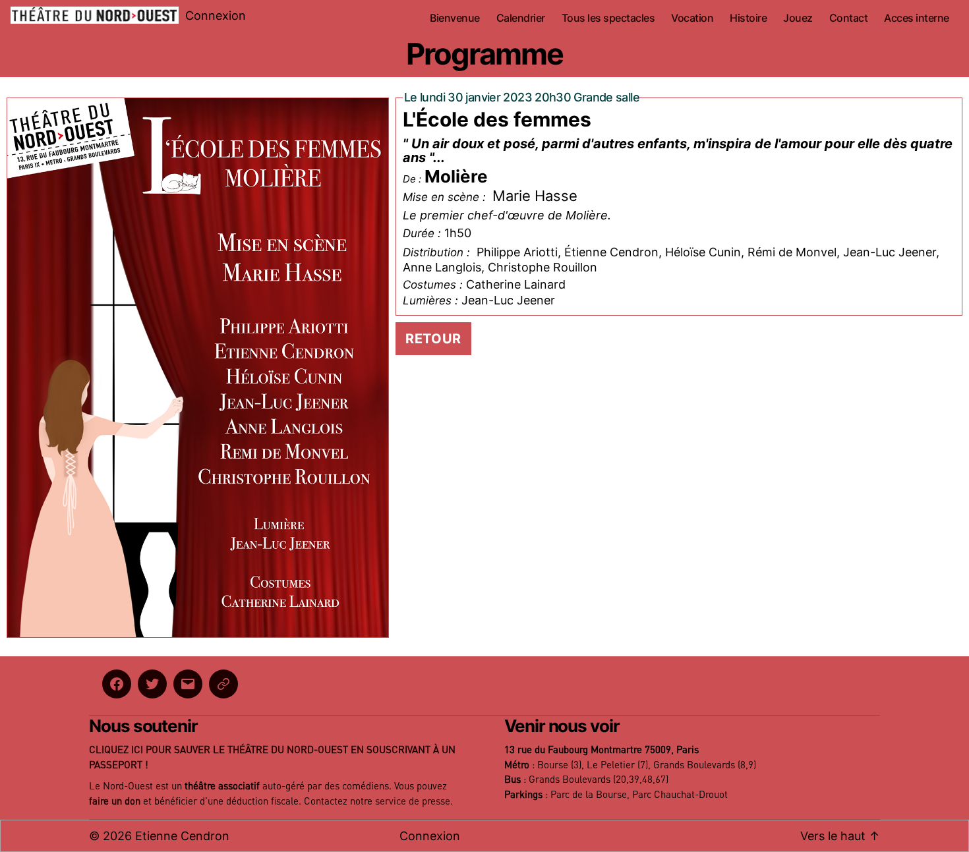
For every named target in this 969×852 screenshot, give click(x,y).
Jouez (798, 18)
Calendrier (520, 18)
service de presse (412, 801)
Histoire (748, 18)
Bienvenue (455, 18)
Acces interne (916, 18)
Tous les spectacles (608, 18)
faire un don (114, 801)
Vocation (692, 18)
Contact (848, 18)
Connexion (215, 15)
